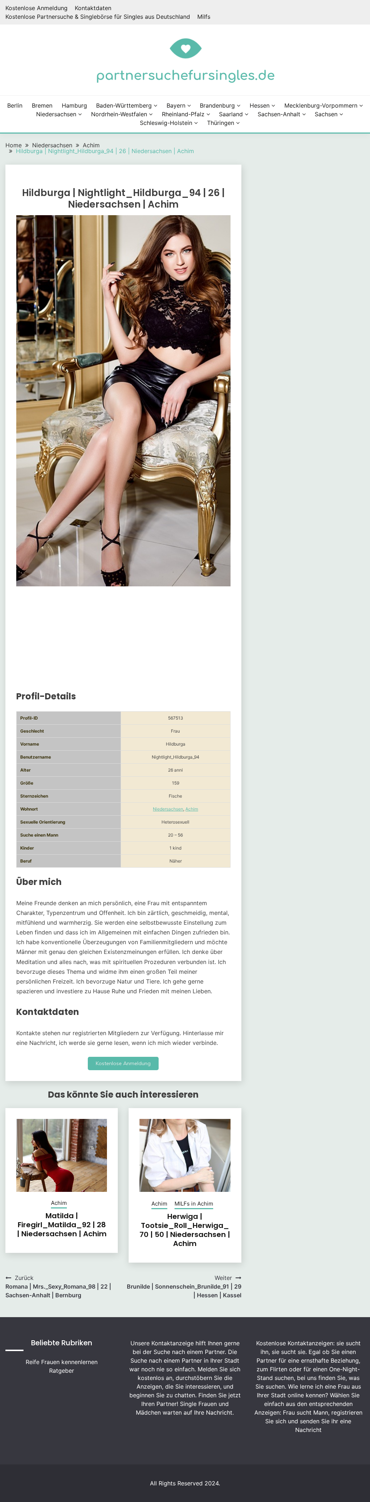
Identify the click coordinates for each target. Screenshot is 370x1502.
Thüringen (220, 122)
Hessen (260, 105)
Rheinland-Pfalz (183, 114)
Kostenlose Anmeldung (36, 8)
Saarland (231, 114)
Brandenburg (217, 105)
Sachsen (326, 114)
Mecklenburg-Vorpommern (320, 105)
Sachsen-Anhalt (279, 114)
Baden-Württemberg (124, 105)
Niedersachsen (56, 114)
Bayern (176, 105)
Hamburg (74, 105)
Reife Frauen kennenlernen (62, 1362)
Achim (191, 809)
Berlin (14, 105)
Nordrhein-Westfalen (119, 114)
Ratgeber (61, 1370)
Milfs (203, 16)
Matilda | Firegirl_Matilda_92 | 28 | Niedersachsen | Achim (62, 1225)
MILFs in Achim (194, 1203)
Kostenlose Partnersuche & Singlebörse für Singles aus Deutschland (97, 16)
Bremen (42, 105)
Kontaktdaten (93, 8)
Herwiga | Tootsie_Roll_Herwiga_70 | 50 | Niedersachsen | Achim (184, 1230)
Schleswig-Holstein (166, 122)
